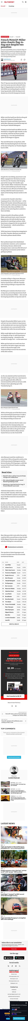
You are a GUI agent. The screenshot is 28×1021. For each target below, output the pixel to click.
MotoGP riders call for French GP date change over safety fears (14, 476)
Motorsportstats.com (14, 981)
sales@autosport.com (14, 1001)
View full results (14, 624)
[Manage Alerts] (15, 706)
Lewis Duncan (7, 59)
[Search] (22, 2)
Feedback (14, 989)
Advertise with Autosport (14, 996)
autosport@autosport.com (14, 994)
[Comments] (25, 59)
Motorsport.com (14, 978)
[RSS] (19, 966)
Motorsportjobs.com (14, 976)
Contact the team (14, 998)
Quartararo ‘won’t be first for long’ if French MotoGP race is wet (14, 485)
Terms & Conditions (6, 1009)
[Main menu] (1, 2)
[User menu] (25, 2)
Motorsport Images (16, 170)
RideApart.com (14, 983)
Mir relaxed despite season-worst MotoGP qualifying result (13, 481)
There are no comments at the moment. (14, 733)
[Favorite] (21, 59)
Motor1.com (14, 974)
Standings (11, 6)
